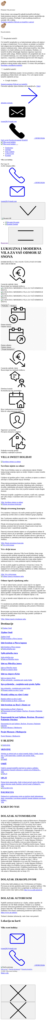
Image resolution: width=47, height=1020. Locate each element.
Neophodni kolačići (10, 38)
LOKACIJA (9, 153)
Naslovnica (9, 148)
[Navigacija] (25, 235)
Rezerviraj (4, 243)
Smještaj (8, 150)
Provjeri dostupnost (8, 349)
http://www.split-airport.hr (33, 890)
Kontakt (8, 155)
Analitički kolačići (9, 69)
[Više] (11, 462)
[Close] (17, 144)
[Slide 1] (2, 304)
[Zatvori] (18, 993)
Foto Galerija (9, 152)
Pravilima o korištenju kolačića (11, 65)
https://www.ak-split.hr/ (9, 912)
